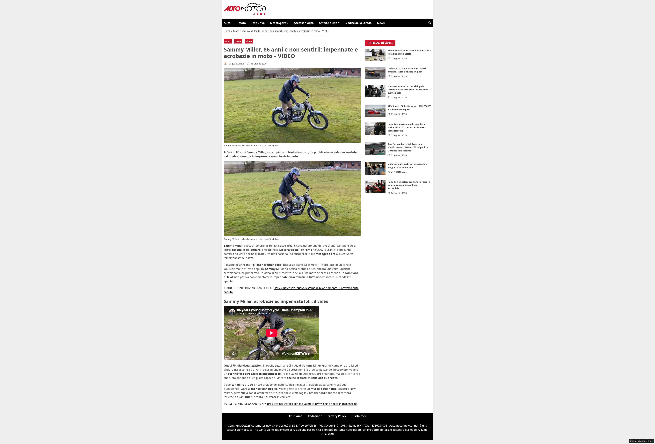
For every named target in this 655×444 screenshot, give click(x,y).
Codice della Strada (359, 23)
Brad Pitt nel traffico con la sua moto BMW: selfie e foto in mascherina (312, 404)
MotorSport (278, 23)
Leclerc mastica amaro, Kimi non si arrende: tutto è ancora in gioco (407, 70)
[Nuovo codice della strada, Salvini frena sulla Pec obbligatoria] (375, 55)
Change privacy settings (641, 441)
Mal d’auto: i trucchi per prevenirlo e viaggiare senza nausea (407, 165)
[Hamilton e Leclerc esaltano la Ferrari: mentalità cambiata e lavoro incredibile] (375, 186)
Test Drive (258, 23)
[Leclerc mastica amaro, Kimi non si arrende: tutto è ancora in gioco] (375, 73)
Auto (227, 23)
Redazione (315, 416)
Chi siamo (295, 416)
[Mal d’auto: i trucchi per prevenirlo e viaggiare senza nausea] (375, 168)
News (381, 23)
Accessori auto (304, 23)
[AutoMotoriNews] (245, 9)
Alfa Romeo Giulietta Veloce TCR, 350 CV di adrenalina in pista (409, 108)
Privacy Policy (337, 416)
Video (249, 41)
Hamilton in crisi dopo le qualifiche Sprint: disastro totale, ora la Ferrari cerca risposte (407, 127)
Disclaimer (359, 416)
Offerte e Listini (329, 23)
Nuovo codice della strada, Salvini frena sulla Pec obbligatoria (409, 52)
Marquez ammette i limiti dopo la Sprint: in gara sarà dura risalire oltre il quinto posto (409, 89)
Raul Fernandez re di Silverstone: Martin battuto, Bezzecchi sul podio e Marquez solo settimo (408, 147)
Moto (242, 23)
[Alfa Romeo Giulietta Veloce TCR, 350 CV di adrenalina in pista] (375, 111)
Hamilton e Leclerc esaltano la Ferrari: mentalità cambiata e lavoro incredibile (409, 185)
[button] (429, 23)
